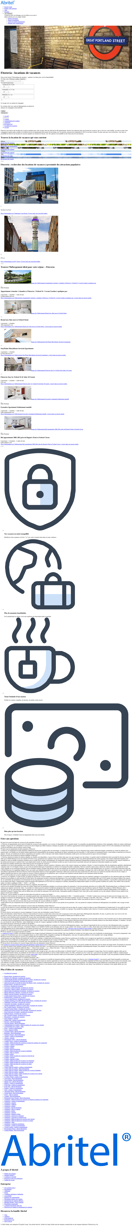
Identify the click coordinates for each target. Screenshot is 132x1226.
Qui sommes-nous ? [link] (10, 1188)
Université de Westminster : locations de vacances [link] (18, 981)
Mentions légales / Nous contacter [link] (13, 1202)
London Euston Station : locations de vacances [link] (17, 1009)
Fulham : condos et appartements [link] (13, 1088)
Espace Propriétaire (13, 20)
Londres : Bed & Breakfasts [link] (12, 1049)
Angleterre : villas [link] (9, 1122)
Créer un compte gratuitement (16, 22)
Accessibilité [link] (7, 1196)
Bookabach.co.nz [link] (9, 1220)
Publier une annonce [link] (10, 1173)
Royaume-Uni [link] (8, 124)
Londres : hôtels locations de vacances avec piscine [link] (18, 1062)
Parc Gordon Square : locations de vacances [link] (16, 1007)
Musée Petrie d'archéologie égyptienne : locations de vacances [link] (21, 991)
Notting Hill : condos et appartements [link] (14, 1020)
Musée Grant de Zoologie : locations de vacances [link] (18, 994)
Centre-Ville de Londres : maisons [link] (14, 1072)
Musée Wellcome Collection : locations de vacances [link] (19, 992)
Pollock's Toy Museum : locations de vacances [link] (17, 978)
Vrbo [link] (5, 1215)
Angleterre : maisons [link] (10, 1112)
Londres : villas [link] (8, 1065)
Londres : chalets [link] (9, 1047)
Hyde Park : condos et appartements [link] (14, 1085)
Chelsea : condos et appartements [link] (13, 1036)
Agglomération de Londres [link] (12, 121)
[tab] (10, 973)
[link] (23, 23)
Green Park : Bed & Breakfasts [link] (13, 1078)
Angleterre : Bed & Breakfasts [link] (12, 1107)
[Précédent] (1, 263)
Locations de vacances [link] (10, 126)
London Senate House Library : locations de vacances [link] (19, 996)
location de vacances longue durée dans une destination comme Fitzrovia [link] (24, 944)
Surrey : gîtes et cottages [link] (11, 1094)
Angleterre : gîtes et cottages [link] (12, 1109)
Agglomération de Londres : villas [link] (14, 1026)
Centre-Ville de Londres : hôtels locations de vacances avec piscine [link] (23, 1073)
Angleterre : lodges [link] (9, 1111)
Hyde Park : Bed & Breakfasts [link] (13, 1086)
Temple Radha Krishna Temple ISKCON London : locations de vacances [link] (25, 979)
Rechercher (4, 113)
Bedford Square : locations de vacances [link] (15, 1013)
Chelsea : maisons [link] (9, 1038)
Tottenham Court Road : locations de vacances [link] (17, 1002)
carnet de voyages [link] (8, 933)
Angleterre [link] (7, 122)
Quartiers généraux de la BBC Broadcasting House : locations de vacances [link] (25, 1000)
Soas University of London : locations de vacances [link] (18, 1012)
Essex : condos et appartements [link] (13, 1028)
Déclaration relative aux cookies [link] (13, 1199)
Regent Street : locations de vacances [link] (14, 976)
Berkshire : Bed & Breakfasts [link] (12, 1033)
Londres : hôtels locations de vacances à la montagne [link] (19, 1060)
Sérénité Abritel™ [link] (94, 959)
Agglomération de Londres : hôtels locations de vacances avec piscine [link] (24, 1025)
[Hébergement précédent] (1, 446)
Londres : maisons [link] (9, 1057)
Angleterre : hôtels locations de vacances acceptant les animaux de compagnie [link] (26, 1099)
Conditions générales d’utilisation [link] (13, 1194)
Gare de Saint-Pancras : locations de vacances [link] (17, 999)
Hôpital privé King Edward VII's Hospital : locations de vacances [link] (22, 1010)
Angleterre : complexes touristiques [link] (14, 1124)
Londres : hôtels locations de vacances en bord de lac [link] (19, 1056)
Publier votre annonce (10, 8)
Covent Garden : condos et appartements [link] (15, 1127)
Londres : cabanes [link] (9, 1046)
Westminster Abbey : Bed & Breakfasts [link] (15, 1039)
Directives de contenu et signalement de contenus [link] (18, 1207)
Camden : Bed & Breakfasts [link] (12, 1096)
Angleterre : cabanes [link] (10, 1103)
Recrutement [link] (7, 1189)
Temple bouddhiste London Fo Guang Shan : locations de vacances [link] (23, 1005)
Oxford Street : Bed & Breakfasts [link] (13, 1093)
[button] (66, 969)
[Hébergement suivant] (3, 446)
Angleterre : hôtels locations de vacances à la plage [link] (18, 1120)
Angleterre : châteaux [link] (10, 1104)
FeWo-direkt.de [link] (8, 1218)
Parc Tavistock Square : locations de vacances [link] (17, 1015)
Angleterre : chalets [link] (9, 1106)
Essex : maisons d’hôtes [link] (11, 1030)
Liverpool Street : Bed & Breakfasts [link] (14, 1031)
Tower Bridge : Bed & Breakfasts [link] (13, 1080)
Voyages (6, 12)
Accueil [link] (6, 116)
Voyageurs (4, 83)
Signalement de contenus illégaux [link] (13, 1200)
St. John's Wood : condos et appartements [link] (16, 1077)
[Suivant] (3, 263)
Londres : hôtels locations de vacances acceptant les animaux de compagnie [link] (25, 1043)
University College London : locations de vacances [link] (18, 989)
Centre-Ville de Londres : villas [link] (13, 1075)
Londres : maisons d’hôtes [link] (11, 1059)
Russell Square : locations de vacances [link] (15, 984)
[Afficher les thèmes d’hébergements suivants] (3, 161)
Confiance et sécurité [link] (10, 1177)
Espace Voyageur (13, 18)
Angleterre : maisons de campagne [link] (14, 1116)
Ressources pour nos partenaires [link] (13, 1178)
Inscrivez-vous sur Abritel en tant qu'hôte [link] (80, 928)
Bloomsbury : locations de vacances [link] (14, 1017)
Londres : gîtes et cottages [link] (11, 1052)
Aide (5, 10)
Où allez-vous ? (5, 79)
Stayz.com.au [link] (8, 1221)
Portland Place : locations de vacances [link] (15, 997)
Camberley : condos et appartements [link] (14, 1125)
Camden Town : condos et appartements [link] (15, 1041)
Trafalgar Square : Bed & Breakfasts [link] (14, 1034)
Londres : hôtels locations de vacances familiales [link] (18, 1051)
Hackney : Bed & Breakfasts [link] (12, 1022)
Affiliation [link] (7, 1191)
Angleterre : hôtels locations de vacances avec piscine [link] (19, 1119)
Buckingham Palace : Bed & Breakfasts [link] (15, 1129)
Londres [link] (6, 119)
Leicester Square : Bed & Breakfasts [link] (14, 1023)
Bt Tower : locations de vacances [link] (13, 986)
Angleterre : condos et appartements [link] (14, 1101)
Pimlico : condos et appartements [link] (13, 1083)
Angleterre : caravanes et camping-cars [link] (15, 1117)
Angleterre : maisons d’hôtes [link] (12, 1114)
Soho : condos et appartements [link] (13, 1090)
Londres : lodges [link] (9, 1054)
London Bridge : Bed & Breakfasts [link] (14, 1130)
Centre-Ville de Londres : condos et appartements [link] (18, 1067)
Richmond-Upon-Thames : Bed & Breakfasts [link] (17, 1098)
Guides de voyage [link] (9, 1180)
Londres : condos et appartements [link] (13, 1044)
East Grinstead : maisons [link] (11, 1018)
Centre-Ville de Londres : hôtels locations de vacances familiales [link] (22, 1070)
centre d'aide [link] (34, 954)
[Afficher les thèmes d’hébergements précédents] (1, 161)
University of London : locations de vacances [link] (17, 1004)
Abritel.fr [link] (7, 1216)
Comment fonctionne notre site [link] (13, 1205)
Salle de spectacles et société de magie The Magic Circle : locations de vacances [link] (26, 983)
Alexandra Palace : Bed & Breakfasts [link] (14, 1091)
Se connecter (8, 13)
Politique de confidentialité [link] (11, 1197)
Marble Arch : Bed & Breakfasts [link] (13, 1082)
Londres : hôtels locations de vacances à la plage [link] (18, 1064)
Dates (2, 81)
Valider (3, 111)
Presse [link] (6, 1192)
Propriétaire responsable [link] (11, 1204)
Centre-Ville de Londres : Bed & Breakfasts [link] (16, 1069)
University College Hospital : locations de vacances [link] (18, 987)
